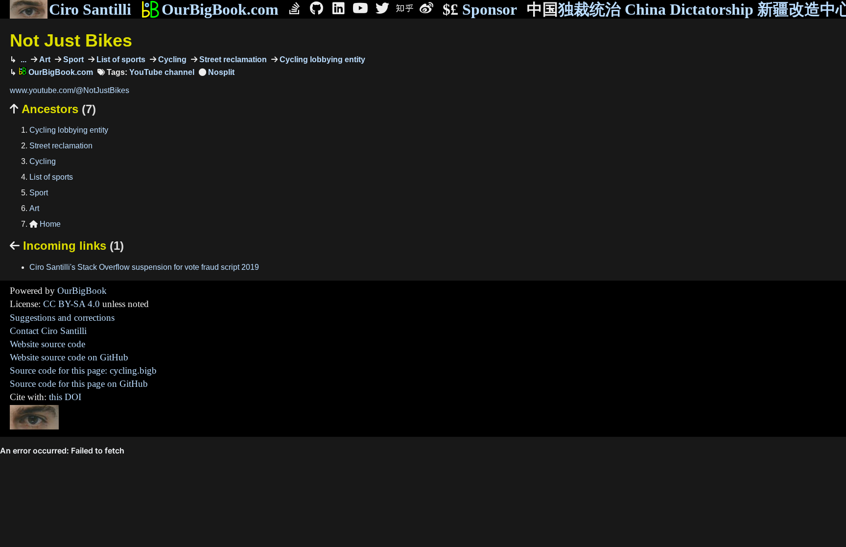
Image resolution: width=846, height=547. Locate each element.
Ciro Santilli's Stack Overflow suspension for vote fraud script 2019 (144, 267)
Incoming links (67, 245)
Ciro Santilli (90, 9)
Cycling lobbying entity (321, 59)
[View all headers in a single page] (217, 72)
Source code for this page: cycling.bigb (83, 370)
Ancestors (53, 109)
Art (43, 59)
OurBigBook (82, 290)
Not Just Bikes (71, 40)
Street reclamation (232, 59)
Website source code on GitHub (69, 357)
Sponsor (480, 9)
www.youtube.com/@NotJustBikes (69, 90)
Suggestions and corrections (62, 317)
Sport (72, 59)
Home (45, 224)
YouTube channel (161, 72)
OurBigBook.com (220, 9)
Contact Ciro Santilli (48, 331)
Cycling (171, 59)
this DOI (65, 397)
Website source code (47, 344)
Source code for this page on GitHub (79, 384)
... (22, 59)
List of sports (119, 59)
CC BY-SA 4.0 (71, 304)
